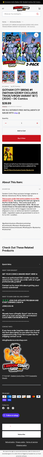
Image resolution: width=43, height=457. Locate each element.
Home (4, 22)
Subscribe (21, 434)
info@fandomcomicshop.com (14, 340)
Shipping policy (21, 445)
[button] (3, 8)
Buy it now (21, 138)
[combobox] (21, 14)
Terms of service (32, 442)
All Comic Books (15, 22)
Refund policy (10, 442)
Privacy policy (20, 442)
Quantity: (5, 118)
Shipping (4, 106)
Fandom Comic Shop (18, 376)
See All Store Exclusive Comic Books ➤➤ (19, 170)
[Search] (38, 14)
